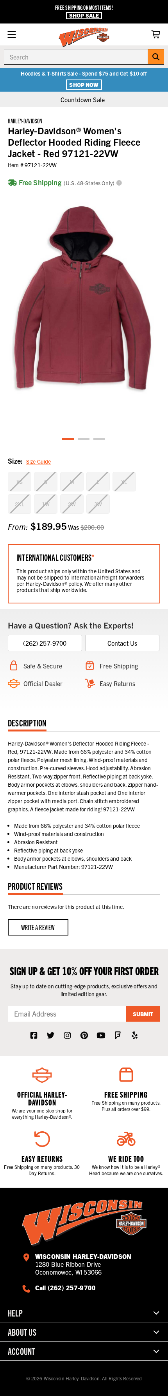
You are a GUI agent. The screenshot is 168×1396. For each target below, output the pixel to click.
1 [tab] (68, 440)
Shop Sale (84, 15)
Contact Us (122, 643)
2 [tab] (84, 440)
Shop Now (83, 84)
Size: (29, 460)
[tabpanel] (84, 297)
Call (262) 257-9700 (65, 1287)
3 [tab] (99, 440)
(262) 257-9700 (44, 643)
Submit (143, 1013)
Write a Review (38, 927)
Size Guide (38, 461)
